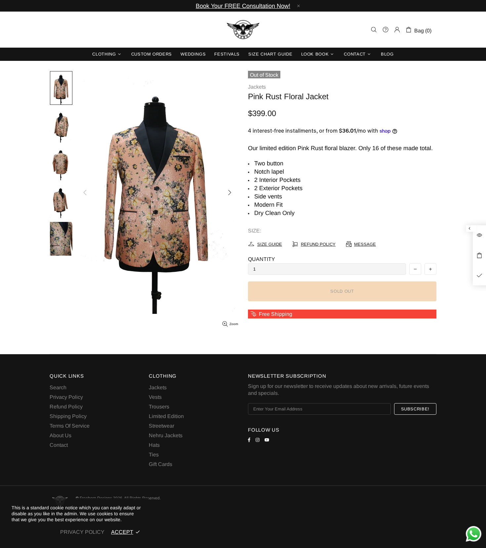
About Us (60, 435)
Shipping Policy (68, 416)
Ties (154, 454)
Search (58, 387)
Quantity (261, 259)
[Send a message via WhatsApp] (474, 534)
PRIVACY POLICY (82, 532)
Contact (59, 445)
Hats (154, 445)
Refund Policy (66, 406)
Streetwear (161, 426)
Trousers (159, 406)
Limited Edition (166, 416)
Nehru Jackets (165, 435)
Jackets (257, 87)
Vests (155, 397)
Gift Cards (160, 464)
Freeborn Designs (243, 30)
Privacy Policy (66, 397)
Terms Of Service (70, 426)
